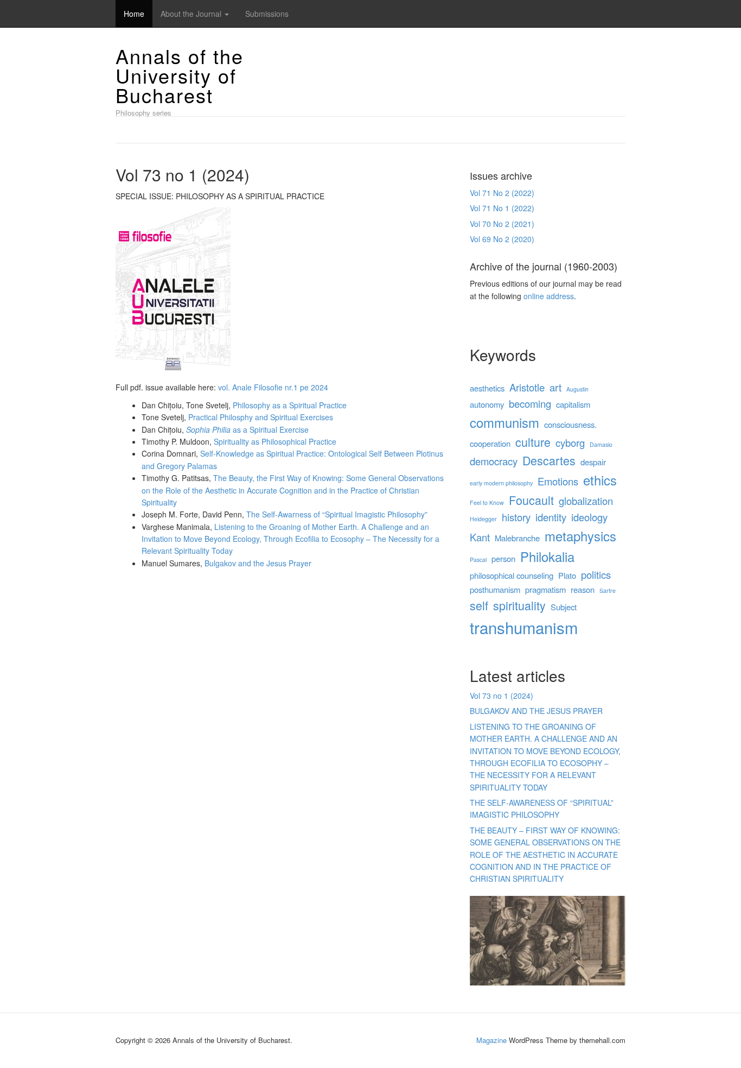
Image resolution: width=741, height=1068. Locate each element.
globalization (586, 501)
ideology (589, 517)
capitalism (573, 404)
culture (533, 441)
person (503, 558)
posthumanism (495, 589)
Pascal (478, 559)
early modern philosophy (501, 483)
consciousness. (570, 424)
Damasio (601, 444)
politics (596, 574)
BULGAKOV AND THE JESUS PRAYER (536, 710)
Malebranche (517, 538)
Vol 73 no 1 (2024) (501, 695)
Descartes (549, 460)
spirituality (519, 605)
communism (504, 422)
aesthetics (487, 388)
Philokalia (547, 556)
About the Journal (192, 13)
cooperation (490, 443)
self (479, 605)
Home (134, 13)
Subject (564, 606)
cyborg (570, 442)
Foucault (531, 499)
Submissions (267, 13)
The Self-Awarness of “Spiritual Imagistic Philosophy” (336, 514)
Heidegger (483, 519)
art (555, 387)
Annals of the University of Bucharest (180, 75)
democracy (494, 461)
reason (583, 589)
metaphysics (580, 536)
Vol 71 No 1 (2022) (502, 208)
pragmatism (545, 589)
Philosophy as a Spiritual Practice (290, 405)
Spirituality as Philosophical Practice (275, 441)
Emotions (558, 481)
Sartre (607, 590)
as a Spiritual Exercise (247, 429)
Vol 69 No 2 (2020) (502, 238)
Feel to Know (487, 502)
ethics (600, 480)
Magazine (491, 1040)
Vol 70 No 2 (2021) (502, 223)
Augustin (577, 389)
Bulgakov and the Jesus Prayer (258, 563)
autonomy (487, 404)
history (516, 517)
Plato (567, 575)
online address (548, 295)
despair (593, 461)
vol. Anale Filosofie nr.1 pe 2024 (273, 387)
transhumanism (524, 627)
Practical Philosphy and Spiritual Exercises (260, 417)
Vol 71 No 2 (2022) (502, 192)
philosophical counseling (511, 575)
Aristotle (527, 387)
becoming (530, 403)
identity (550, 517)
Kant (480, 537)
